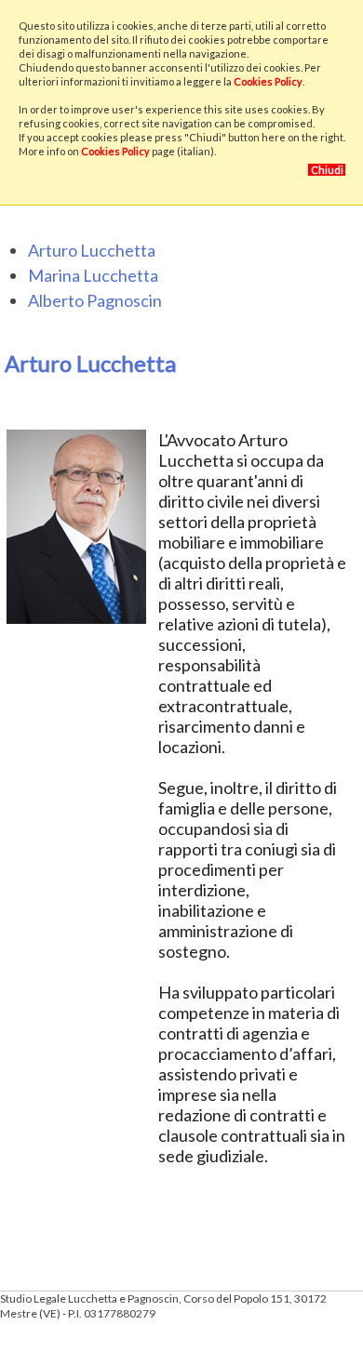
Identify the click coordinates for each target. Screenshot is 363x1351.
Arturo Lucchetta (91, 250)
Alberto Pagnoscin (95, 300)
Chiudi (327, 170)
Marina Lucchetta (93, 275)
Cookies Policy (268, 81)
